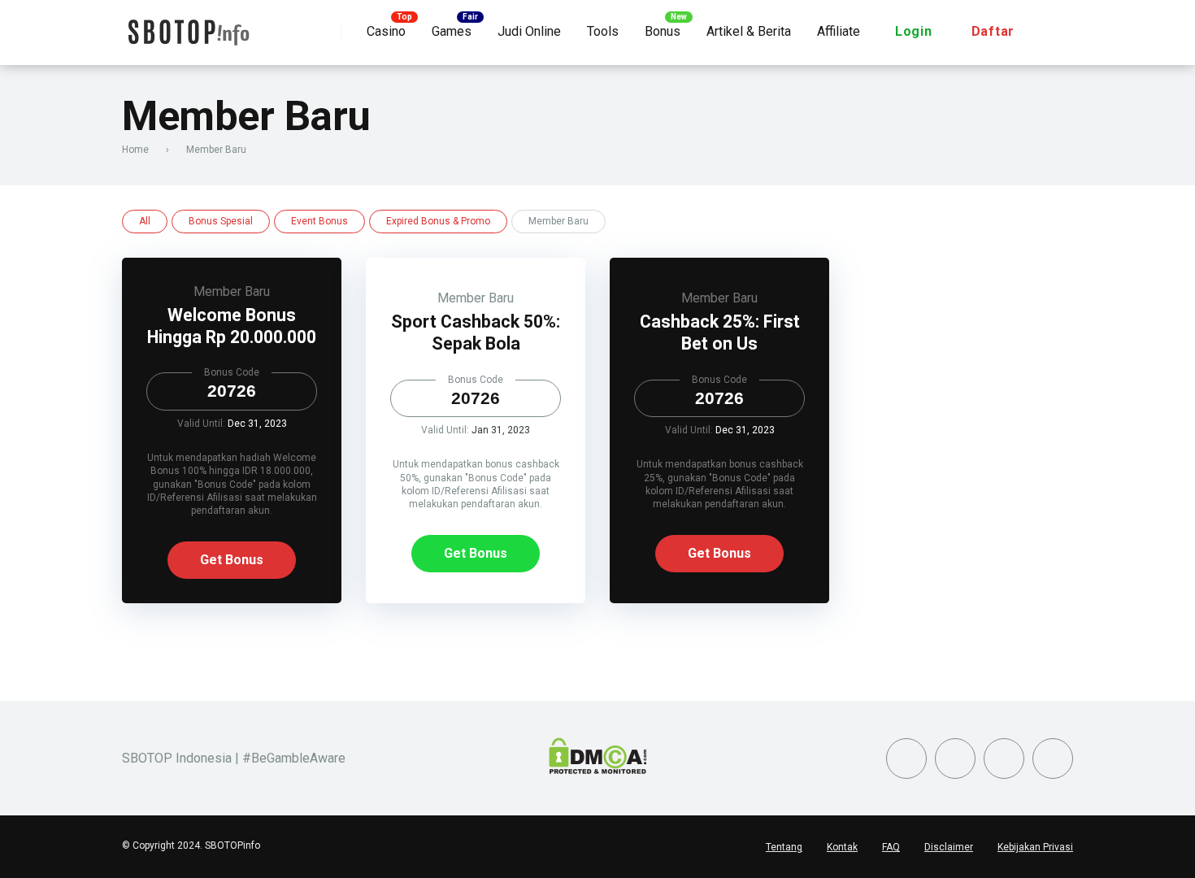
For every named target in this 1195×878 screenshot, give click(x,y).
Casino (386, 31)
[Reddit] (1004, 758)
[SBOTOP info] (188, 26)
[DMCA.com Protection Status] (598, 769)
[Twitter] (906, 758)
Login (913, 31)
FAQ (891, 847)
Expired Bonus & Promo (438, 221)
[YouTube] (955, 758)
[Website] (1052, 758)
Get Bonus (231, 559)
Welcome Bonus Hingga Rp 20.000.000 (231, 326)
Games (451, 31)
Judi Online (529, 31)
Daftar (993, 31)
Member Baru (231, 291)
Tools (603, 31)
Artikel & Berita (748, 31)
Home (135, 149)
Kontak (842, 847)
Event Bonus (319, 221)
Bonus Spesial (221, 221)
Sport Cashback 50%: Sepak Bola (475, 332)
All (144, 221)
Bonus (662, 31)
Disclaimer (948, 847)
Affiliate (838, 31)
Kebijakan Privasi (1035, 847)
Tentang (784, 847)
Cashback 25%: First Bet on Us (720, 332)
